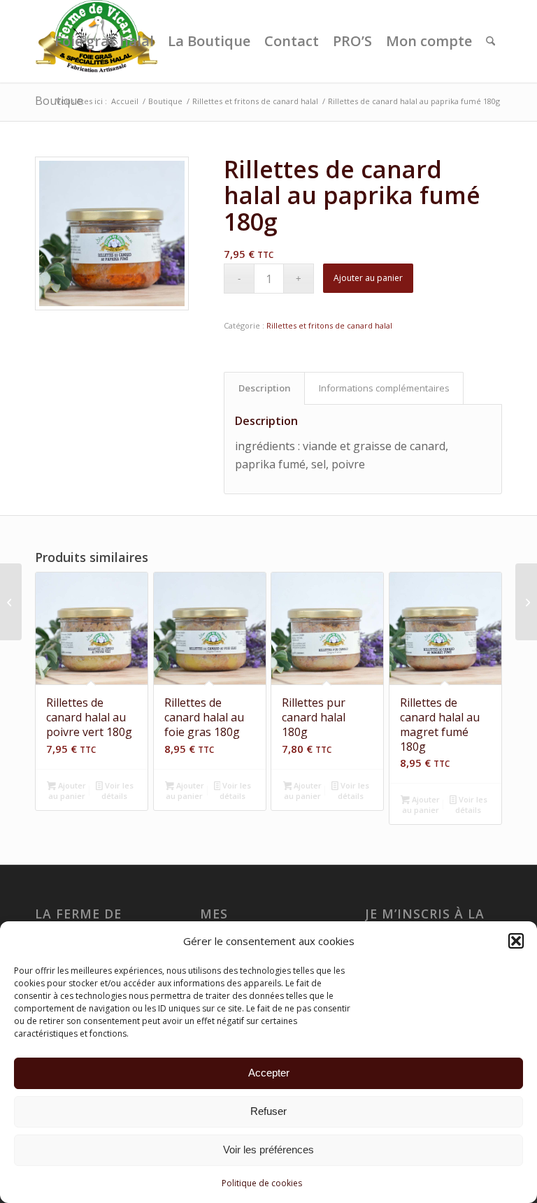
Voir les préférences (268, 1149)
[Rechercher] (490, 41)
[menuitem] (104, 41)
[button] (516, 941)
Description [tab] (264, 388)
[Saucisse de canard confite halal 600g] (11, 601)
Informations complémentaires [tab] (384, 388)
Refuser (268, 1111)
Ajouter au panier (368, 278)
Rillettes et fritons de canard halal (329, 325)
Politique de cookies (262, 1183)
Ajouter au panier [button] (67, 790)
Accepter (268, 1073)
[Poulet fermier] (526, 601)
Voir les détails (117, 790)
